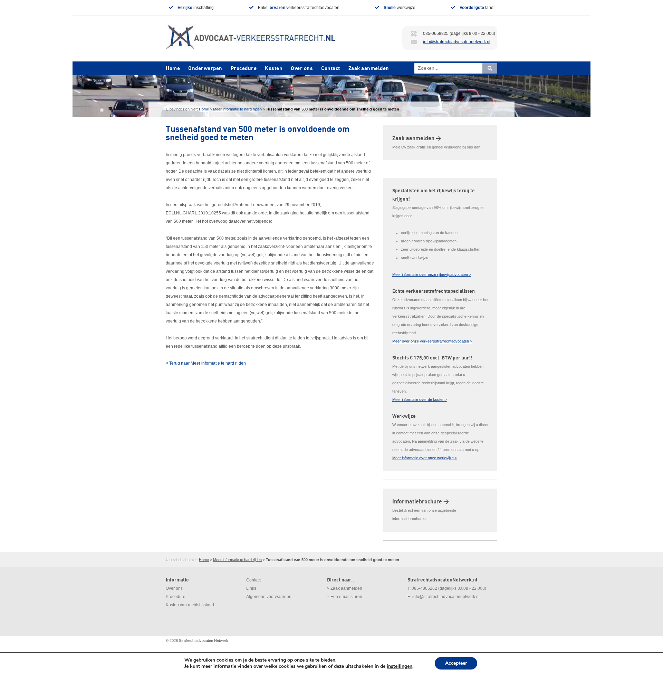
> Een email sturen (344, 596)
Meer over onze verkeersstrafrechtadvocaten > (432, 341)
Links (251, 588)
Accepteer (456, 663)
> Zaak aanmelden (344, 588)
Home (173, 68)
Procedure (244, 68)
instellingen (399, 666)
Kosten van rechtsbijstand (190, 605)
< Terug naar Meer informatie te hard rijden (206, 363)
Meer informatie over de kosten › (419, 399)
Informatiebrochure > (420, 502)
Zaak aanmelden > (416, 138)
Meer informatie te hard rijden (237, 109)
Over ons (302, 68)
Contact (330, 68)
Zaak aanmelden (368, 68)
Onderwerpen (205, 68)
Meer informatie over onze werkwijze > (424, 458)
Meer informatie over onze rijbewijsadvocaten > (431, 274)
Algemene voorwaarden (268, 596)
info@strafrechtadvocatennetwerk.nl (456, 41)
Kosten (273, 68)
